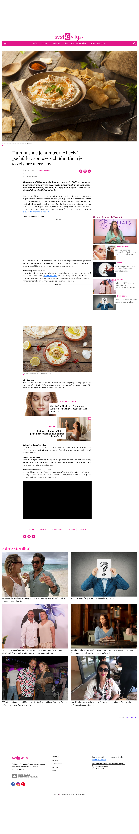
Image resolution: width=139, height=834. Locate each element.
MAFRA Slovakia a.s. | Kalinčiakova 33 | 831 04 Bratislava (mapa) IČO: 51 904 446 (108, 766)
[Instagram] (18, 784)
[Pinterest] (23, 784)
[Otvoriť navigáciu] (5, 43)
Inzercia (55, 760)
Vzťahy (56, 44)
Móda (36, 44)
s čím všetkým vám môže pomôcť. (36, 212)
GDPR (54, 770)
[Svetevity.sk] (69, 37)
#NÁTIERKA (72, 529)
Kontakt (55, 767)
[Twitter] (89, 171)
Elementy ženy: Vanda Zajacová (107, 217)
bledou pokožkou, (50, 276)
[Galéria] (69, 96)
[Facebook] (80, 171)
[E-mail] (85, 171)
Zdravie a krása (78, 44)
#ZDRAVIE (31, 529)
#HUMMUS (43, 529)
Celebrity (45, 44)
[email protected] (99, 759)
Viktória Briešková (31, 176)
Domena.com (82, 794)
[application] (115, 231)
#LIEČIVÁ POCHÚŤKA (57, 529)
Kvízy (65, 44)
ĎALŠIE (100, 44)
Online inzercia (57, 764)
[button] (134, 43)
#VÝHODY (83, 529)
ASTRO (92, 44)
